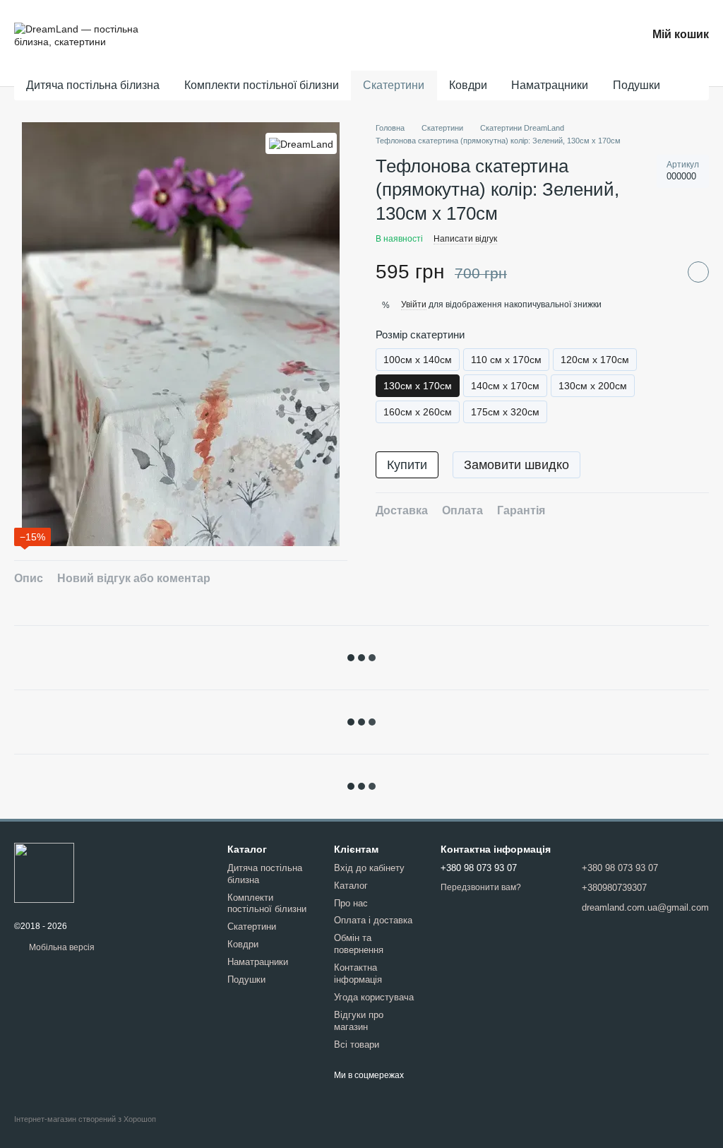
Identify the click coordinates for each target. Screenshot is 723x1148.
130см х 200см (592, 385)
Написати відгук (465, 239)
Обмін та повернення (358, 944)
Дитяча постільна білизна (93, 85)
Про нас (351, 903)
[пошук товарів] (686, 85)
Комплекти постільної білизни (261, 85)
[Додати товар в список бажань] (698, 272)
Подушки (636, 85)
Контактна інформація (358, 973)
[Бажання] (596, 35)
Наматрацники (549, 85)
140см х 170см (505, 385)
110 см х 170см (506, 359)
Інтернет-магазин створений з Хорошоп (85, 1119)
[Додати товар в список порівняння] (663, 272)
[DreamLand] (301, 143)
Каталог (351, 885)
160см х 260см (417, 412)
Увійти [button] (413, 304)
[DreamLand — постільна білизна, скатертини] (44, 872)
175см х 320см (505, 412)
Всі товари (356, 1044)
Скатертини (393, 85)
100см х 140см (417, 359)
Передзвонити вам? (481, 887)
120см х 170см (595, 359)
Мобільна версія (61, 947)
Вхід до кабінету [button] (369, 868)
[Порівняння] (556, 35)
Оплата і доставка (373, 920)
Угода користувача (374, 997)
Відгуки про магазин (358, 1021)
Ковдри (468, 85)
